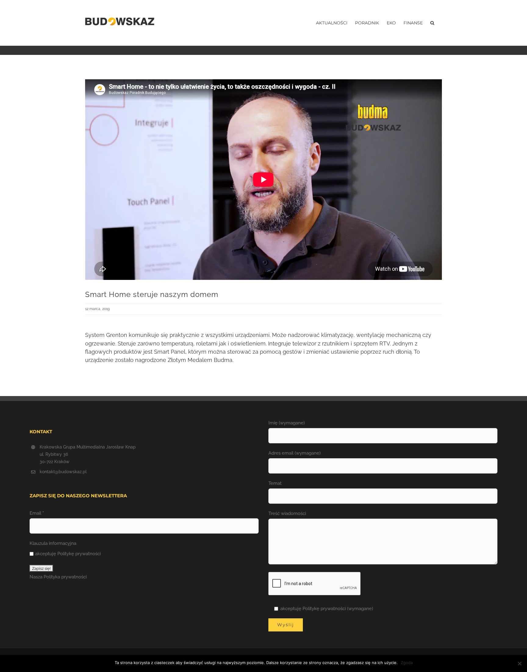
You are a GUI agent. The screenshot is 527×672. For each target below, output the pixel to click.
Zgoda (407, 662)
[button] (432, 23)
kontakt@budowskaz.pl (63, 471)
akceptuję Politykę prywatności (68, 553)
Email (37, 513)
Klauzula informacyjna (53, 543)
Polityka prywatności (65, 577)
